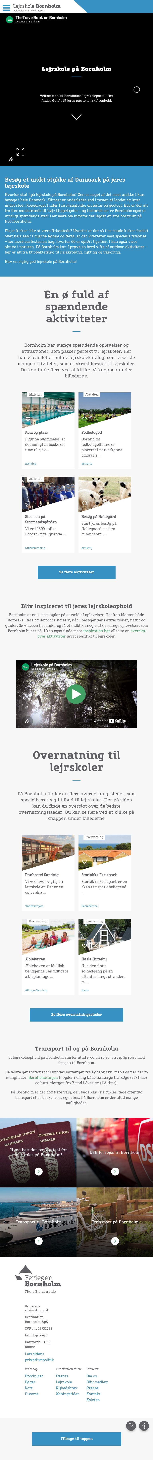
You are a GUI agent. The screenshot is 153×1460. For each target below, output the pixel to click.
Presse (92, 1388)
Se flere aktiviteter (76, 572)
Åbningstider (67, 1394)
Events (62, 1376)
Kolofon (93, 1400)
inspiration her (96, 631)
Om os (91, 1376)
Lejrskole (64, 1382)
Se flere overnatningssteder (76, 1015)
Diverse (32, 1394)
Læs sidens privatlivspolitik (39, 1357)
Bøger (30, 1382)
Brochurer (34, 1376)
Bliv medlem (97, 1382)
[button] (5, 7)
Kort (28, 1388)
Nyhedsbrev (66, 1388)
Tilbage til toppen (77, 1439)
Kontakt (93, 1394)
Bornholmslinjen (43, 1078)
